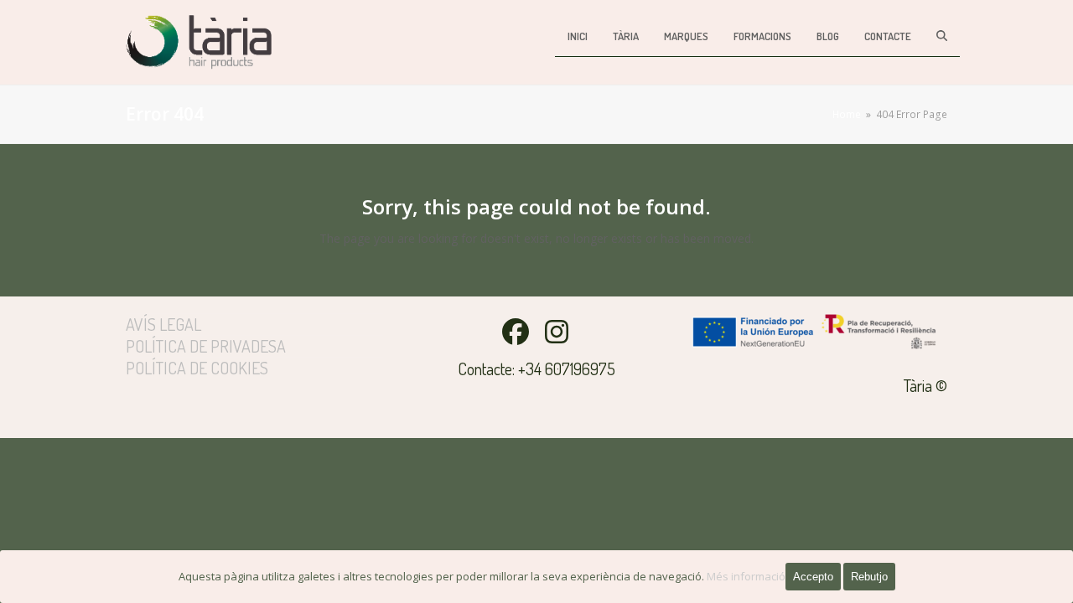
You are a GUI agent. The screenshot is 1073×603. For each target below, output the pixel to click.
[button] (942, 35)
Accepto (813, 576)
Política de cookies (197, 368)
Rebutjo (869, 576)
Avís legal (163, 324)
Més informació (746, 576)
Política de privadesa (206, 346)
